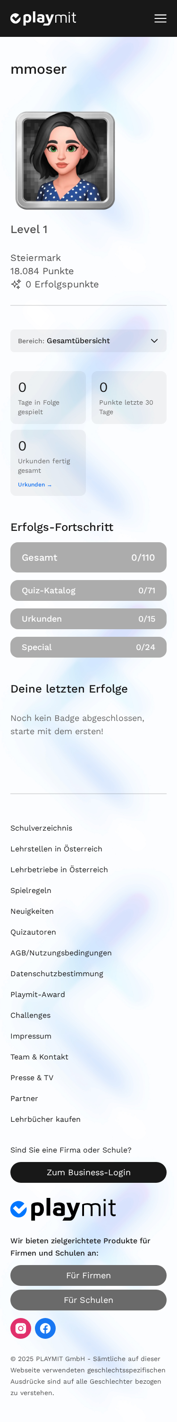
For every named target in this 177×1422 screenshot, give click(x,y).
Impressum (30, 1036)
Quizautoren (33, 932)
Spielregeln (30, 890)
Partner (24, 1098)
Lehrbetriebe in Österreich (59, 869)
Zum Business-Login (89, 1172)
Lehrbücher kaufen (45, 1119)
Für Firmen (88, 1275)
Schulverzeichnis (41, 828)
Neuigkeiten (32, 911)
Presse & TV (31, 1077)
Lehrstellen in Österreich (56, 848)
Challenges (30, 1015)
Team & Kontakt (39, 1056)
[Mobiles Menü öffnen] (160, 18)
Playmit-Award (37, 994)
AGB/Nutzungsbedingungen (61, 952)
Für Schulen (88, 1300)
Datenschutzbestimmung (56, 973)
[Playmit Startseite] (43, 18)
